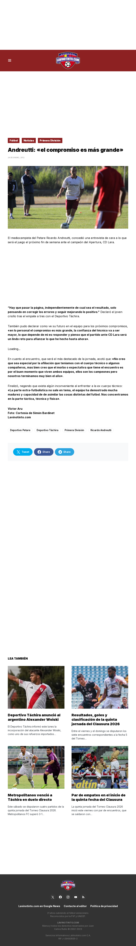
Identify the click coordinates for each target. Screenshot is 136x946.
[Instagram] (68, 897)
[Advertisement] (68, 25)
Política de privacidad (104, 906)
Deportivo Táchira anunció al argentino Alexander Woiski (34, 717)
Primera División (50, 140)
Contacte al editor (75, 906)
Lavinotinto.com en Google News (39, 906)
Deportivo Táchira (47, 430)
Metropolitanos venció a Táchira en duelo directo (30, 797)
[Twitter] (53, 897)
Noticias (29, 140)
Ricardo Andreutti (100, 430)
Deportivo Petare (20, 430)
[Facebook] (60, 897)
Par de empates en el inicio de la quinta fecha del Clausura (99, 797)
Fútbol (14, 140)
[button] (10, 60)
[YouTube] (75, 897)
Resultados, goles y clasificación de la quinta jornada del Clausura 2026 (96, 719)
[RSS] (83, 897)
